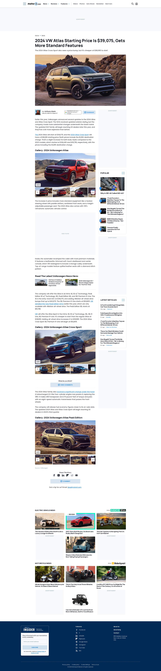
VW (36, 314)
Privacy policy (66, 664)
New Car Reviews (111, 327)
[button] (38, 192)
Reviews (54, 4)
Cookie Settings (85, 664)
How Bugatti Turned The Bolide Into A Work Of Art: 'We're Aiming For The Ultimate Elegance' (112, 341)
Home (37, 35)
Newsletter (100, 4)
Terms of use (95, 664)
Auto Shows (90, 4)
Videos (75, 4)
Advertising (117, 630)
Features (64, 4)
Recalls (108, 317)
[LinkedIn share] (63, 475)
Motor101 (109, 335)
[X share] (58, 475)
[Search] (132, 4)
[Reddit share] (72, 475)
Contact (116, 633)
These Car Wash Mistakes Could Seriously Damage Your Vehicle (111, 332)
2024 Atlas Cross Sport (80, 135)
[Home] (34, 3)
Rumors (109, 309)
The (36, 135)
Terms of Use (35, 653)
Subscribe (35, 647)
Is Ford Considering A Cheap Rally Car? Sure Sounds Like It (112, 306)
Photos (82, 4)
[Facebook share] (54, 475)
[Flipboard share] (67, 475)
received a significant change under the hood (75, 392)
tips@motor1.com (74, 487)
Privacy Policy (41, 651)
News (45, 4)
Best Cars (108, 4)
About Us (116, 626)
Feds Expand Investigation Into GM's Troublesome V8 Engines (111, 314)
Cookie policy (75, 664)
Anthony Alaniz (50, 111)
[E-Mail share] (76, 475)
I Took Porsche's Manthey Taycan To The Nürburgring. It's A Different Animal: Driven (112, 323)
